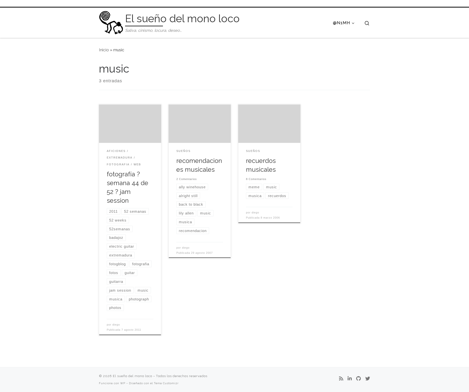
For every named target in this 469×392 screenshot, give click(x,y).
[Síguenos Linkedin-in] (350, 378)
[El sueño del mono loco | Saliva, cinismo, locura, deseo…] (111, 22)
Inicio (104, 49)
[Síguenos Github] (358, 378)
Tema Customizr (166, 383)
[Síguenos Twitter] (367, 378)
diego (116, 324)
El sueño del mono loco (132, 376)
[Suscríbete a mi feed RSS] (341, 378)
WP (122, 383)
